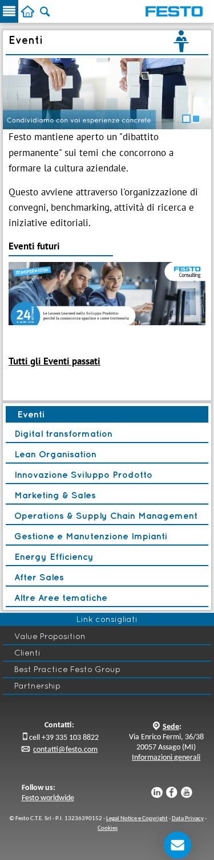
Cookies (108, 828)
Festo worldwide (48, 798)
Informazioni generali (166, 757)
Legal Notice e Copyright (137, 819)
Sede (171, 727)
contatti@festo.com (65, 750)
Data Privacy (188, 819)
